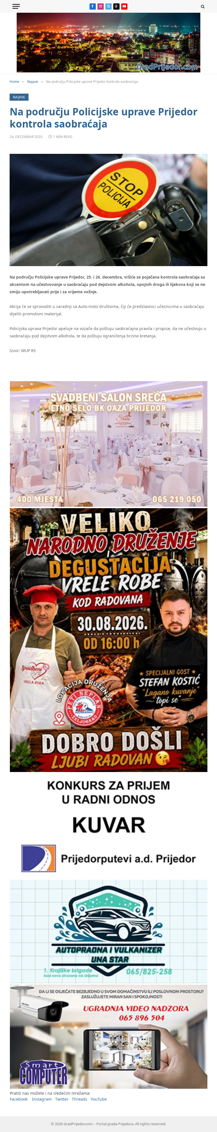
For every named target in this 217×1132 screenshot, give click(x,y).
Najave (19, 97)
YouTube (99, 1099)
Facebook (18, 1099)
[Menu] (16, 6)
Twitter (61, 1099)
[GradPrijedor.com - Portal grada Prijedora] (108, 71)
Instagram (42, 1099)
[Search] (202, 6)
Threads (79, 1099)
